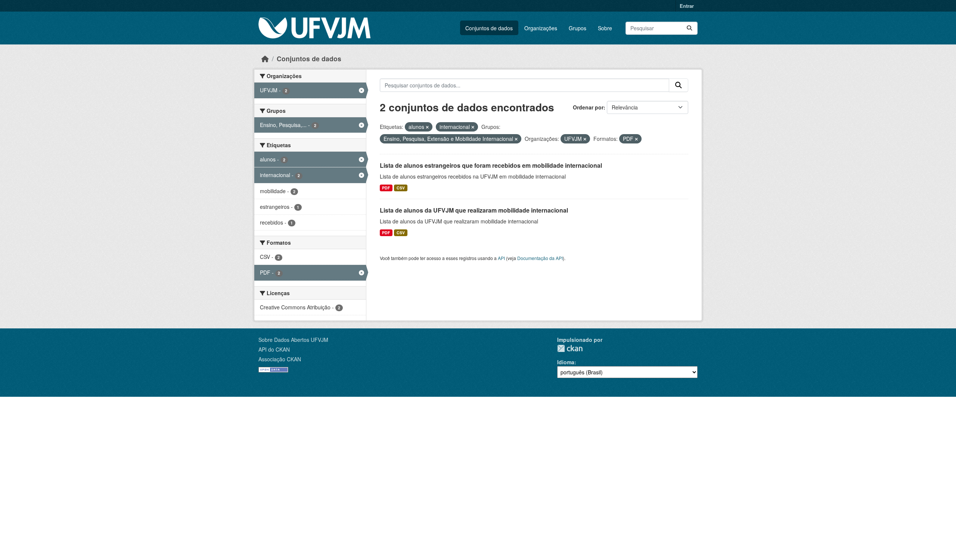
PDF (386, 188)
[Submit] (689, 28)
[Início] (265, 58)
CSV (401, 188)
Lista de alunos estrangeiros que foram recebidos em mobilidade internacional (491, 165)
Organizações (540, 28)
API (501, 258)
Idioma (565, 362)
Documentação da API (540, 258)
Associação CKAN (279, 359)
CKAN (570, 348)
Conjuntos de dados (489, 28)
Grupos (577, 28)
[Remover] (427, 127)
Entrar (687, 5)
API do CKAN (274, 349)
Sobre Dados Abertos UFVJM (293, 339)
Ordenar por (588, 107)
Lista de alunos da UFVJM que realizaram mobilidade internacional (474, 210)
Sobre (605, 28)
